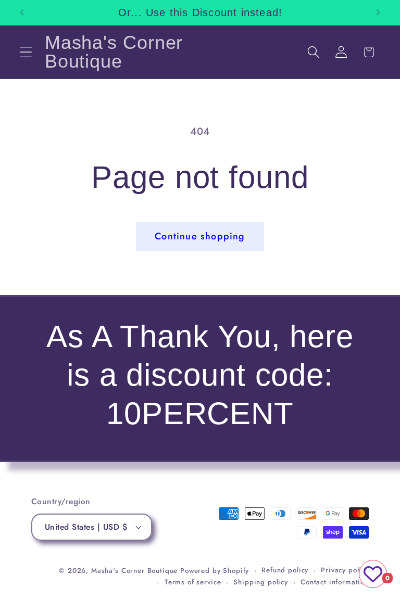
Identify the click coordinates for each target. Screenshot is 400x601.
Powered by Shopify (214, 571)
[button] (26, 52)
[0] (373, 574)
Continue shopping (200, 236)
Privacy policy (345, 570)
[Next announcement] (378, 12)
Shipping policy (260, 582)
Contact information (335, 582)
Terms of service (193, 582)
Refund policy (284, 570)
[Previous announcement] (21, 12)
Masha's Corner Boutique (134, 571)
